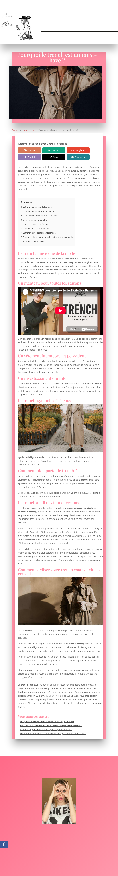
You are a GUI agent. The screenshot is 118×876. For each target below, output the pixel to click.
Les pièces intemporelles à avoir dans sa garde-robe (47, 721)
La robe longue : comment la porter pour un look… (46, 729)
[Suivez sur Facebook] (4, 844)
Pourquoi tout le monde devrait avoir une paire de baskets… (51, 725)
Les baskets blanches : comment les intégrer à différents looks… (53, 733)
